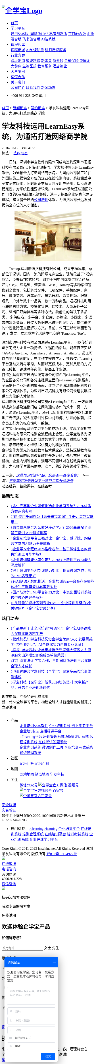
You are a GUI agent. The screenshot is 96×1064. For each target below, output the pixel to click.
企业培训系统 (60, 726)
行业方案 (18, 55)
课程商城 (18, 50)
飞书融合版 (31, 39)
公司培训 (41, 200)
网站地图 (27, 774)
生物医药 (29, 66)
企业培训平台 (69, 829)
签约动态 (38, 108)
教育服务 (45, 66)
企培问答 (27, 763)
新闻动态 (48, 88)
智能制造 (33, 61)
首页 (14, 23)
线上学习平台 (82, 726)
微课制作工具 (52, 747)
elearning (50, 829)
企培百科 (42, 763)
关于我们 (18, 82)
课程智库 (18, 44)
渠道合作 (18, 77)
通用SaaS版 (20, 34)
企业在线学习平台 (43, 839)
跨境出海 (18, 61)
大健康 (16, 66)
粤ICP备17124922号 (61, 854)
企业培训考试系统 (78, 747)
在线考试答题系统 (52, 742)
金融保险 (71, 61)
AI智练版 (48, 39)
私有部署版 (58, 34)
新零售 (46, 61)
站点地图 (42, 774)
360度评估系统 (77, 737)
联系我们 (33, 88)
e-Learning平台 (31, 737)
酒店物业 (60, 66)
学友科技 (57, 774)
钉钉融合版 (77, 34)
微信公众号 (29, 785)
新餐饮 (58, 61)
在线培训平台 (55, 834)
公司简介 (18, 88)
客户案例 (18, 71)
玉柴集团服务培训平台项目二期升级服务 (41, 481)
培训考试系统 (77, 834)
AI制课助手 (35, 50)
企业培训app (29, 731)
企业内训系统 (30, 747)
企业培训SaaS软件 (34, 726)
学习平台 (18, 28)
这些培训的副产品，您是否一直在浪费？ (48, 475)
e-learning (36, 829)
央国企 (84, 61)
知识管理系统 (30, 753)
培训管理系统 (54, 737)
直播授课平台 (50, 731)
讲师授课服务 (55, 50)
